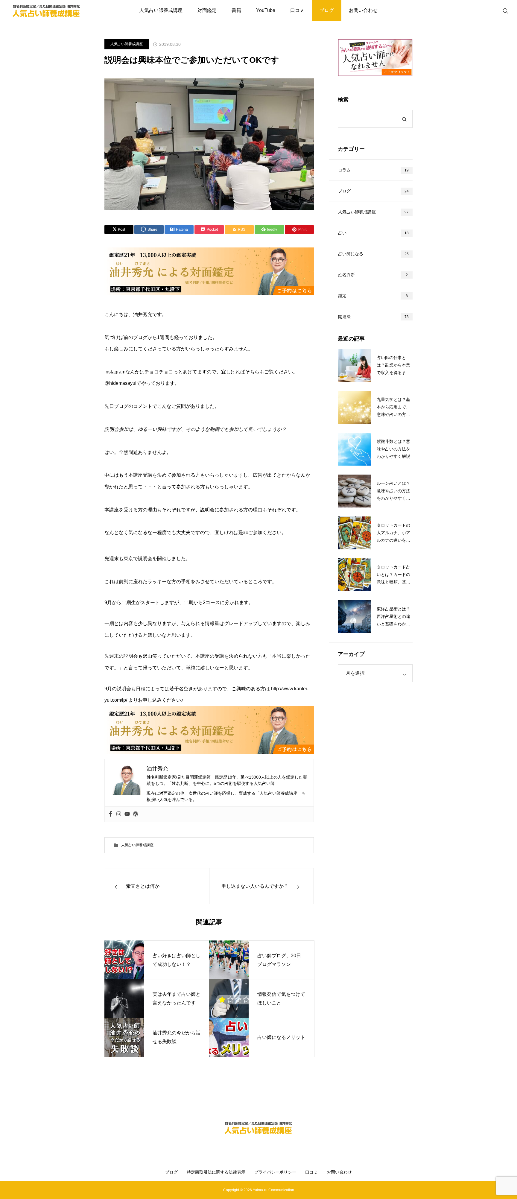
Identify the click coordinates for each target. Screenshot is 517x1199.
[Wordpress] (135, 814)
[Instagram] (118, 814)
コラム (344, 170)
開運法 (344, 316)
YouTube (265, 10)
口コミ (297, 10)
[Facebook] (110, 814)
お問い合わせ (363, 10)
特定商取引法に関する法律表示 (216, 1172)
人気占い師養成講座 (161, 10)
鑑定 (342, 295)
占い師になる (350, 253)
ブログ (327, 10)
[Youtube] (127, 814)
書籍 (236, 10)
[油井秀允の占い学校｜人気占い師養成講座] (46, 10)
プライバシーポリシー (275, 1172)
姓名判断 (346, 274)
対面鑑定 (207, 10)
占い (342, 232)
